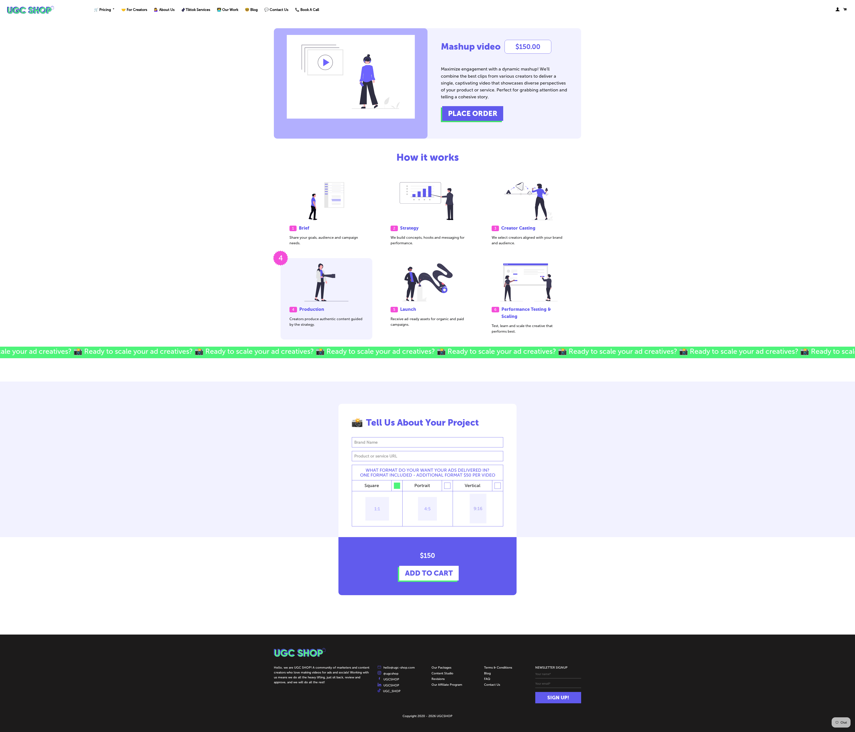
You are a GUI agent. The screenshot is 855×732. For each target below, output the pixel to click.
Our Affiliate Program (447, 685)
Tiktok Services (198, 10)
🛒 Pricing (102, 10)
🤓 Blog (251, 10)
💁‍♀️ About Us (164, 10)
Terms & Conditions (498, 667)
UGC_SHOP (392, 691)
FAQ (487, 679)
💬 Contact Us (276, 10)
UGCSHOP (391, 679)
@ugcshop (390, 673)
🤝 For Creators (134, 10)
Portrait (422, 485)
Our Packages (441, 667)
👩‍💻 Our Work (227, 10)
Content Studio (442, 673)
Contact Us (492, 685)
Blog (487, 673)
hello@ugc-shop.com (399, 667)
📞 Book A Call (307, 10)
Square (371, 485)
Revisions (438, 679)
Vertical (472, 485)
